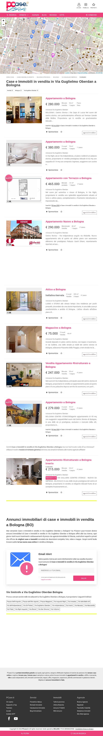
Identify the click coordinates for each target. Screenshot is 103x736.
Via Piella (10, 609)
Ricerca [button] (12, 15)
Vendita (22, 15)
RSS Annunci (57, 711)
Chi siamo (9, 702)
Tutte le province (58, 702)
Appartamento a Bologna (60, 98)
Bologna (62, 597)
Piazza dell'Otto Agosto (31, 601)
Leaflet (67, 73)
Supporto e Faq (11, 705)
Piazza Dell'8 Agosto (14, 601)
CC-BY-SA (99, 73)
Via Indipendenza (58, 605)
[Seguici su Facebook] (9, 719)
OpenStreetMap (83, 73)
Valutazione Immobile (37, 708)
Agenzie (35, 15)
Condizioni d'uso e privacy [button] (84, 729)
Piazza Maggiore (46, 601)
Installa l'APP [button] (10, 714)
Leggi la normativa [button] (46, 579)
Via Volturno (55, 609)
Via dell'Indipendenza (14, 605)
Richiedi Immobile (36, 705)
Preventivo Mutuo (36, 702)
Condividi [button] (92, 15)
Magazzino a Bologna (58, 327)
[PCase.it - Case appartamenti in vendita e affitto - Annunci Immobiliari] (17, 6)
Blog (44, 15)
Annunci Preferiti (59, 708)
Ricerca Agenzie (82, 702)
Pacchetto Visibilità (83, 708)
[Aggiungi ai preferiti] (62, 132)
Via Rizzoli (32, 609)
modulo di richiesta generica (30, 450)
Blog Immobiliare (35, 711)
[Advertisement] (51, 269)
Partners (9, 708)
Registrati (80, 705)
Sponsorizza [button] (53, 132)
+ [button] (3, 20)
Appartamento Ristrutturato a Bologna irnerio (68, 462)
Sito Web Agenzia (83, 714)
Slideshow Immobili (83, 711)
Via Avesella (72, 601)
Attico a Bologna (56, 289)
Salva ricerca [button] (79, 733)
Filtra (26, 733)
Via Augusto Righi (60, 601)
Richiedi (53, 15)
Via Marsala (79, 605)
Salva (83, 578)
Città (62, 15)
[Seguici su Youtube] (15, 719)
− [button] (3, 24)
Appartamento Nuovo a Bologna (65, 221)
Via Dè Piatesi (28, 605)
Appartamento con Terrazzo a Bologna (68, 178)
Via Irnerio (69, 605)
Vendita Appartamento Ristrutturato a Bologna (68, 365)
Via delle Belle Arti (84, 601)
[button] (79, 6)
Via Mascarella (90, 605)
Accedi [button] (8, 711)
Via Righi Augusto (21, 609)
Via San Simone (43, 609)
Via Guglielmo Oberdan (42, 605)
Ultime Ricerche (58, 705)
